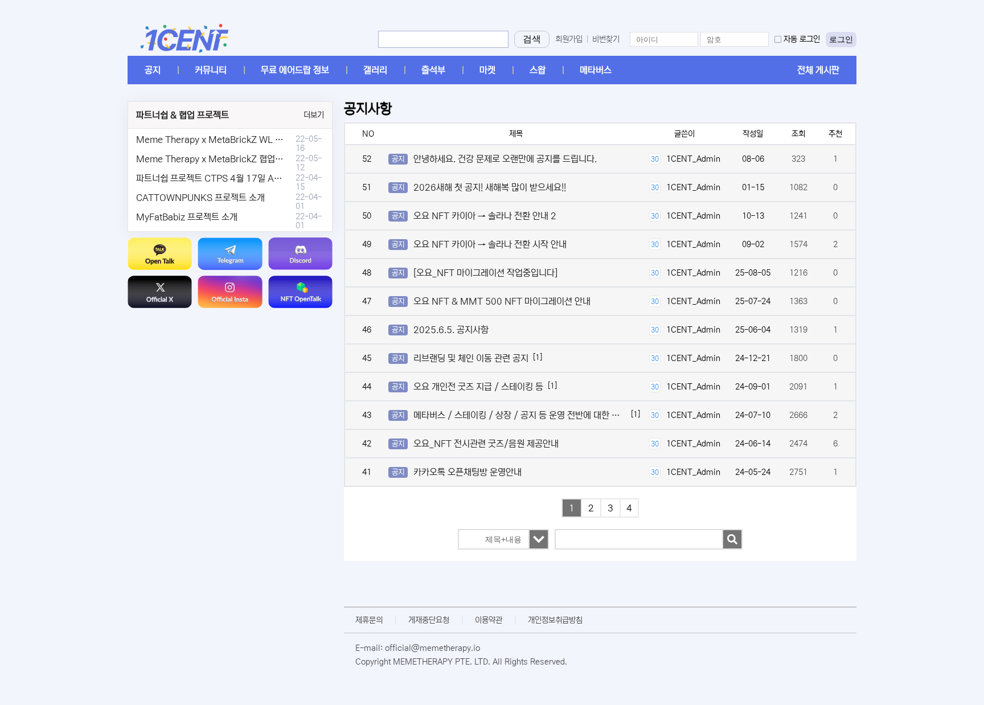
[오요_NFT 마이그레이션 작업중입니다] (485, 273)
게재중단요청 (428, 620)
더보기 (314, 115)
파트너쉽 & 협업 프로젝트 (182, 115)
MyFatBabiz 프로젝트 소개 (186, 217)
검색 (532, 39)
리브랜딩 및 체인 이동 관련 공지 (470, 358)
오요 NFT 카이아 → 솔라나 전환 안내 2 (484, 216)
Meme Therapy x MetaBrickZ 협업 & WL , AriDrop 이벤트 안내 (259, 159)
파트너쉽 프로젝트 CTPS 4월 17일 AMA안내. (221, 178)
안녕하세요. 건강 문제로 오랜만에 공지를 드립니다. (505, 159)
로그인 (841, 39)
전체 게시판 (818, 70)
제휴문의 (369, 620)
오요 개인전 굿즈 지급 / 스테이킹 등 (478, 387)
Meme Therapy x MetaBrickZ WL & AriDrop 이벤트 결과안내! (257, 139)
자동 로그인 (802, 39)
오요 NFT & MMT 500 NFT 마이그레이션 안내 (502, 301)
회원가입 (569, 39)
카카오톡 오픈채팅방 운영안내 (467, 472)
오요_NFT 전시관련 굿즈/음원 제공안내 (486, 443)
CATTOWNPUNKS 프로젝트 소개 (200, 197)
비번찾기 (606, 39)
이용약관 (488, 620)
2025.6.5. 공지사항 (451, 330)
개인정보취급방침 (555, 620)
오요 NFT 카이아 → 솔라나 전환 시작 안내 (490, 244)
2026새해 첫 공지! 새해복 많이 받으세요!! (489, 187)
